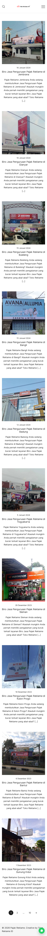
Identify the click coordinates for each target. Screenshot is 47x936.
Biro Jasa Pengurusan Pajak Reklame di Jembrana (23, 73)
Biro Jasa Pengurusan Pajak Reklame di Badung (23, 430)
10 (30, 912)
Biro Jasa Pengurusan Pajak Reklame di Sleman (23, 610)
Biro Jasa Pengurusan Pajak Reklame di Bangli (23, 343)
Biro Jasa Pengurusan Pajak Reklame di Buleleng (23, 253)
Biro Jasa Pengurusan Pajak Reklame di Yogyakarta (23, 520)
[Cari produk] (3, 6)
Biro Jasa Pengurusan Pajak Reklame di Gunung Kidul (23, 870)
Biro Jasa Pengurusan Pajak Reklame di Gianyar (23, 163)
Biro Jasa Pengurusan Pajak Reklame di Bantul (23, 784)
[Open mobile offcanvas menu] (43, 6)
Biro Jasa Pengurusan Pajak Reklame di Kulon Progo (23, 697)
